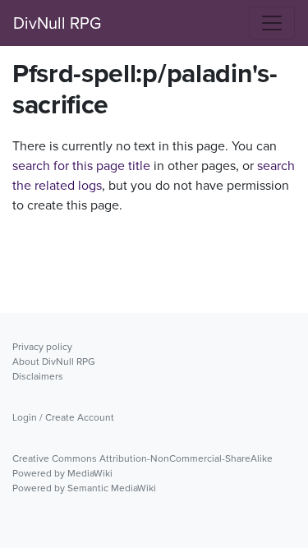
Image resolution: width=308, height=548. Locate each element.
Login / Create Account (63, 417)
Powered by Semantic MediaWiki (84, 488)
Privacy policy (42, 346)
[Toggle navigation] (272, 23)
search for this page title (81, 165)
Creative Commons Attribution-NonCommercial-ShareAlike (142, 458)
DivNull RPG (57, 23)
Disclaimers (37, 376)
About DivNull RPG (53, 361)
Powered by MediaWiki (62, 473)
